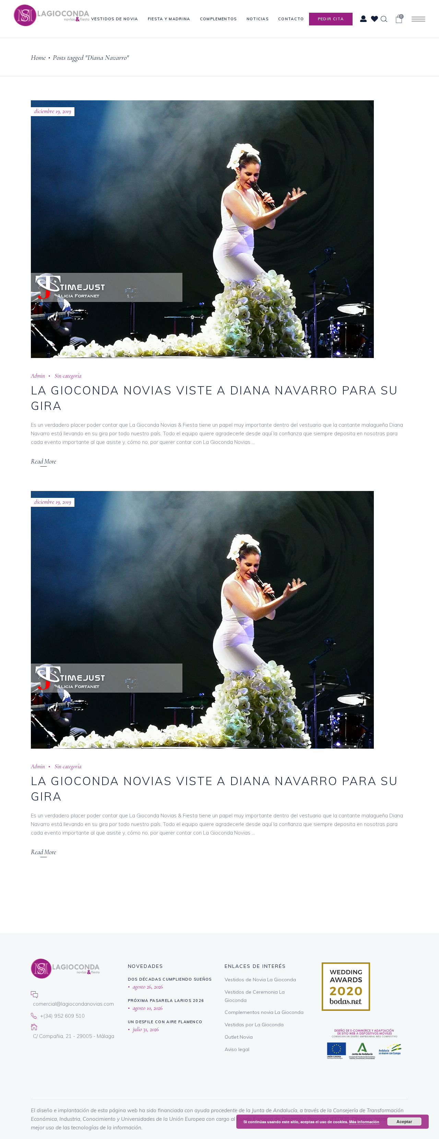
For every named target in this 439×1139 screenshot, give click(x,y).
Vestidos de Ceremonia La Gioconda (255, 996)
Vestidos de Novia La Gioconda (260, 979)
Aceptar (404, 1121)
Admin (38, 375)
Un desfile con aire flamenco (165, 1021)
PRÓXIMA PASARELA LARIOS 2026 (166, 1000)
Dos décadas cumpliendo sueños (170, 979)
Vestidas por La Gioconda (254, 1024)
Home (38, 57)
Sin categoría (68, 375)
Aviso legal (237, 1049)
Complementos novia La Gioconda (264, 1012)
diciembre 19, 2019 (52, 111)
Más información (364, 1121)
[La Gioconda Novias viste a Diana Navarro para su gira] (202, 229)
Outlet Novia (239, 1037)
